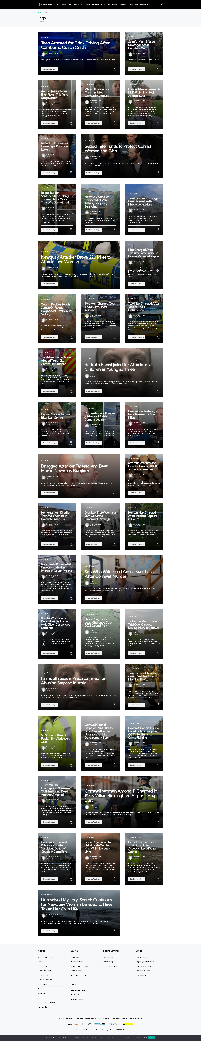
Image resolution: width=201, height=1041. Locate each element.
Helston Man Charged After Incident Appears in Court (142, 516)
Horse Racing (108, 961)
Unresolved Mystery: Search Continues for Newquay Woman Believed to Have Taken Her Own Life (76, 904)
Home (64, 4)
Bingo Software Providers (145, 966)
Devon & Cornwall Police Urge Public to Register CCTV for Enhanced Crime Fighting (143, 732)
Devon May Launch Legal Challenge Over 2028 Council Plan (98, 622)
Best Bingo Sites (142, 957)
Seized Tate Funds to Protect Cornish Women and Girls (118, 148)
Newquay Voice (53, 53)
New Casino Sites (76, 961)
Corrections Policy (44, 971)
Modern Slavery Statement (47, 1002)
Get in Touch (42, 984)
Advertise (41, 993)
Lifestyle (87, 4)
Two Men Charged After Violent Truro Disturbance (143, 307)
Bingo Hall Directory (143, 971)
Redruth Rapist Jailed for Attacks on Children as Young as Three (117, 367)
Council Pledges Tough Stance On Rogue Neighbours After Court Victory (56, 309)
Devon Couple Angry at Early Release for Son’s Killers (143, 414)
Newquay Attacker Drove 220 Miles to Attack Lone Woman (76, 259)
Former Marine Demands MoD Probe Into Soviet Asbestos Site (144, 92)
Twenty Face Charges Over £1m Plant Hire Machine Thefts (142, 676)
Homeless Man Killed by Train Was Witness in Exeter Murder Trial (55, 516)
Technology (123, 4)
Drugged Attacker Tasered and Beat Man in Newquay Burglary (74, 468)
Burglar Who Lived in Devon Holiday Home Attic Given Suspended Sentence (55, 622)
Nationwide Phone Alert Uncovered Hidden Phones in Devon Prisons (56, 567)
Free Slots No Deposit (78, 990)
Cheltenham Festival (110, 966)
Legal (44, 37)
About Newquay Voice (137, 4)
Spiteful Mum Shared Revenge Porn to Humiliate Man (141, 45)
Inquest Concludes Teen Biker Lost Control (56, 415)
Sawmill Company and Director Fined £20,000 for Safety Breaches (142, 466)
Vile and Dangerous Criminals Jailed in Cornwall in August (97, 92)
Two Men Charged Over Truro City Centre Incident (100, 307)
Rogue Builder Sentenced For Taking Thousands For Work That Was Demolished (55, 197)
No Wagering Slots (77, 999)
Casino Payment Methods (79, 966)
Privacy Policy (43, 1007)
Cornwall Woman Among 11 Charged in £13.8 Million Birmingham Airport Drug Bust (121, 795)
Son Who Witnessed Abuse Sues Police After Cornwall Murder (120, 574)
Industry (88, 720)
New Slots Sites (76, 995)
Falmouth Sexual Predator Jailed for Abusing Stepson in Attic (73, 680)
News (70, 4)
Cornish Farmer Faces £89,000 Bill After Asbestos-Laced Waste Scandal (142, 846)
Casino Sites (74, 957)
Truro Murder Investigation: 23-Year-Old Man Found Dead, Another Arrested (55, 789)
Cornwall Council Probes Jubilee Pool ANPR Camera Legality (100, 416)
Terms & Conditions (45, 980)
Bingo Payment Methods (145, 961)
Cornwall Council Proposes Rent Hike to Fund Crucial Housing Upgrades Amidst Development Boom (98, 731)
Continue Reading (49, 69)
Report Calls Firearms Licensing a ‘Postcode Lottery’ (54, 146)
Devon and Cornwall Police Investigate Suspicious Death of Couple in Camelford (54, 846)
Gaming (77, 4)
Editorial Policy (43, 975)
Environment (134, 837)
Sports (114, 4)
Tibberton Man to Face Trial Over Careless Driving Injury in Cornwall (143, 624)
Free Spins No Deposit (78, 975)
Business (95, 4)
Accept (151, 1038)
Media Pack (42, 998)
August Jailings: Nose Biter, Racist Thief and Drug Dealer (54, 94)
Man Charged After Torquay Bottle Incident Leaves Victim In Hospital (143, 253)
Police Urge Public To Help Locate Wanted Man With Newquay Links (98, 846)
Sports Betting (108, 957)
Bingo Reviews (141, 975)
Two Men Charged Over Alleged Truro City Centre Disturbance (56, 360)
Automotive (105, 4)
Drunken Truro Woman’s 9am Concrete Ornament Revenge (100, 516)
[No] (198, 1038)
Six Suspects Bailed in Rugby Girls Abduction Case (55, 738)
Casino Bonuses (76, 971)
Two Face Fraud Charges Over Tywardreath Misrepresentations (143, 201)
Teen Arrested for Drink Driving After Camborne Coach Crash (75, 45)
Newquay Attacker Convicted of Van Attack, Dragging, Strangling (97, 201)
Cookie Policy (42, 966)
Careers (40, 961)
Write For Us (42, 989)
